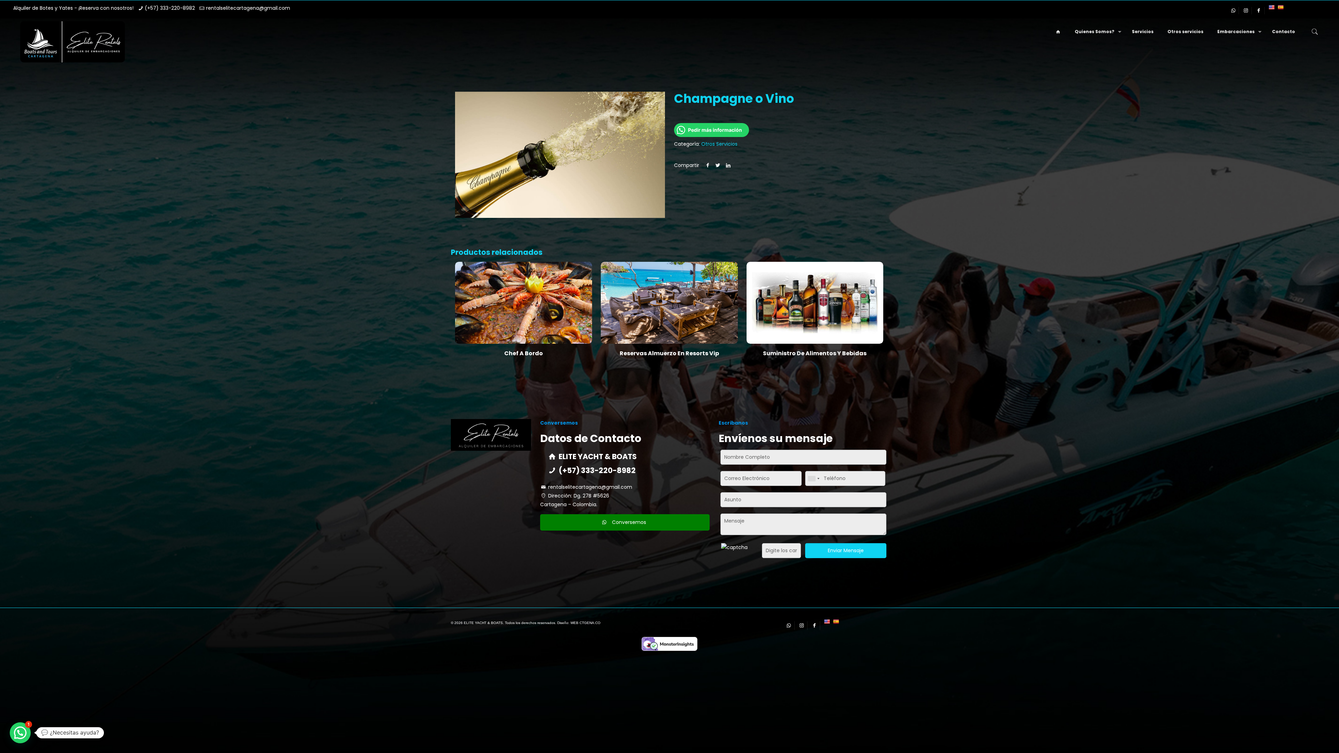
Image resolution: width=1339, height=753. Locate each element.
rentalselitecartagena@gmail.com (248, 8)
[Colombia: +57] (813, 478)
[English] (1271, 7)
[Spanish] (1280, 7)
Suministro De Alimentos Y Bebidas (815, 353)
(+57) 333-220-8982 (170, 8)
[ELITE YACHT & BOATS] (72, 42)
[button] (20, 732)
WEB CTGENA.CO (585, 623)
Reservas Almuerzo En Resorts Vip (669, 353)
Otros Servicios (719, 143)
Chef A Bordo (523, 353)
